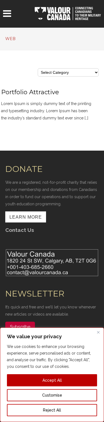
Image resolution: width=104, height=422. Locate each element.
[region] (52, 374)
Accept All (52, 380)
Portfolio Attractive (30, 92)
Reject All (52, 410)
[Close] (98, 332)
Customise (52, 395)
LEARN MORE (25, 217)
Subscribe (20, 326)
